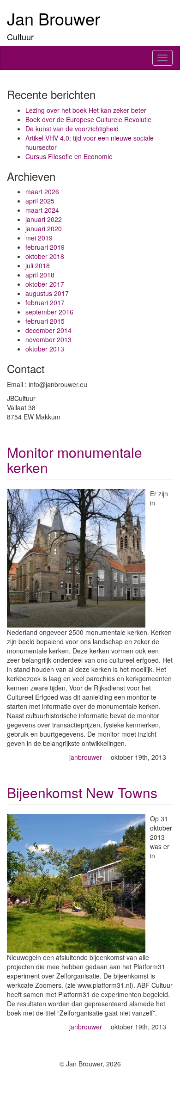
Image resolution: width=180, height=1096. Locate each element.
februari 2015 (45, 321)
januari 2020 (43, 228)
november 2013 (48, 339)
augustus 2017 (47, 293)
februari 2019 (45, 247)
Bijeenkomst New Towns (82, 792)
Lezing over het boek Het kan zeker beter (85, 110)
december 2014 (48, 330)
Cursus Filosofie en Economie (69, 156)
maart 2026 (42, 191)
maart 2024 (42, 210)
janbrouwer (85, 757)
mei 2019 (39, 237)
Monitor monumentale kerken (74, 459)
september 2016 (49, 311)
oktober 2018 (44, 256)
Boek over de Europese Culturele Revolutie (88, 119)
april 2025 (39, 200)
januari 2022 (43, 219)
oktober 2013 (44, 348)
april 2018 (39, 274)
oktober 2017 (44, 284)
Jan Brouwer (53, 18)
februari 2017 (45, 302)
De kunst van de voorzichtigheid (72, 128)
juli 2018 (37, 265)
